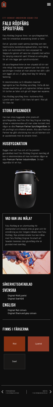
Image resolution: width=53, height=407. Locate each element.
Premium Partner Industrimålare (21, 160)
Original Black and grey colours (22, 313)
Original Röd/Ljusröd (17, 296)
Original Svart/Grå (16, 299)
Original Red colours (17, 310)
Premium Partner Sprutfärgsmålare (31, 127)
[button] (49, 4)
